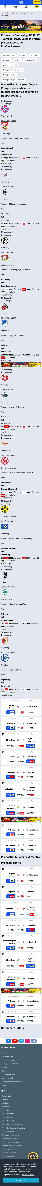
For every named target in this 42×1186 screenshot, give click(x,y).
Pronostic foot (7, 1110)
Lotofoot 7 (6, 1099)
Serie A (7, 60)
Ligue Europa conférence (14, 79)
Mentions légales (8, 1078)
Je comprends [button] (21, 1180)
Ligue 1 (23, 55)
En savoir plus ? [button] (28, 1175)
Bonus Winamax (8, 1156)
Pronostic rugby (8, 1117)
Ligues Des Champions (13, 70)
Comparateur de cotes (10, 1135)
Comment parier (8, 1131)
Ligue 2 (35, 55)
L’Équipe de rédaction (10, 1064)
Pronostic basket (8, 1121)
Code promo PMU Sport (10, 1142)
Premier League (11, 65)
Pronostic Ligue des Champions (13, 1128)
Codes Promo (7, 1053)
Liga (18, 60)
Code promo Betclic (9, 1138)
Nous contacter (7, 1056)
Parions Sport (7, 1096)
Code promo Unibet (9, 1149)
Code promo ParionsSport (11, 1145)
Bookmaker (6, 1106)
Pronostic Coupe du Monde (12, 1124)
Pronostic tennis (8, 1113)
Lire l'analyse (7, 163)
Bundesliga (31, 60)
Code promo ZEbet (9, 1153)
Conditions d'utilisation (10, 1074)
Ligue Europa (10, 75)
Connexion (37, 2)
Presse (4, 1067)
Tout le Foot (9, 55)
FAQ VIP (5, 1085)
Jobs (3, 1071)
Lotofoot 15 (6, 1103)
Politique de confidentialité (12, 1081)
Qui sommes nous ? (9, 1060)
